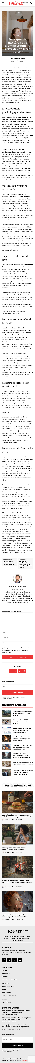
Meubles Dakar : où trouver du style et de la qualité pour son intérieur (23, 764)
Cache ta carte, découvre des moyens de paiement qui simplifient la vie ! (22, 747)
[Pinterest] (20, 671)
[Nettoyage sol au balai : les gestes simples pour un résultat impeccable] (6, 730)
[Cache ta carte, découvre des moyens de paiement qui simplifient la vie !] (6, 747)
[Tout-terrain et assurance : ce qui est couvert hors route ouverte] (6, 713)
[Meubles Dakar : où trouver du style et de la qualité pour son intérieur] (6, 764)
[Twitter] (15, 671)
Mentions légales (27, 1060)
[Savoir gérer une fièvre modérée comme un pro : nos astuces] (17, 834)
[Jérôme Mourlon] (17, 578)
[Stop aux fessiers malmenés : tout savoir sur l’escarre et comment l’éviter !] (17, 867)
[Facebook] (11, 671)
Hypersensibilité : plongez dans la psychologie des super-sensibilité (15, 916)
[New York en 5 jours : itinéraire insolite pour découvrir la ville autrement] (6, 755)
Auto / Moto (6, 1014)
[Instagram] (9, 960)
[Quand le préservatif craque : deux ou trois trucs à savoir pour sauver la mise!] (17, 802)
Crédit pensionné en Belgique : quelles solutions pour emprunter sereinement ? (23, 772)
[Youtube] (20, 960)
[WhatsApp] (24, 671)
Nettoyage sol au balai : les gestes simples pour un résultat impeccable (22, 730)
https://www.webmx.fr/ (17, 589)
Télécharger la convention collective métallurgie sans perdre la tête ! (21, 738)
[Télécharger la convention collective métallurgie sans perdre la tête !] (6, 738)
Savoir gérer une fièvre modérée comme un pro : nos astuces (14, 848)
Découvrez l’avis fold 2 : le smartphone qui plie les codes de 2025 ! (23, 722)
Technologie (6, 1022)
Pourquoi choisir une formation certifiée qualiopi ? (9, 563)
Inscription (16, 692)
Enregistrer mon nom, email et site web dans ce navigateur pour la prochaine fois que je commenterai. (17, 650)
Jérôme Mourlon (19, 58)
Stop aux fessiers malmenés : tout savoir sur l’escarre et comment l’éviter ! (17, 882)
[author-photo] (3, 820)
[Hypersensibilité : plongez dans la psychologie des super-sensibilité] (17, 901)
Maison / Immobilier (8, 1029)
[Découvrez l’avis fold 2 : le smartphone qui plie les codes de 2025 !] (6, 722)
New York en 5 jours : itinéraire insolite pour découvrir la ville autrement (22, 755)
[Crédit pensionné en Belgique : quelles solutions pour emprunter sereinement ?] (6, 772)
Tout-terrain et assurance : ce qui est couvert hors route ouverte (22, 713)
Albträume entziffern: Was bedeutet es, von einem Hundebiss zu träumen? (25, 564)
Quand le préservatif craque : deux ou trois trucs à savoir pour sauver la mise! (17, 816)
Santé (17, 35)
